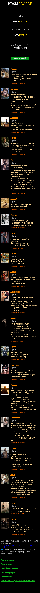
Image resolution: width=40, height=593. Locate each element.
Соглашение (6, 577)
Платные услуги (8, 572)
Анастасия (15, 418)
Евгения (13, 448)
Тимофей (14, 138)
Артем (13, 254)
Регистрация (6, 564)
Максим (13, 215)
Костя (13, 519)
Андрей (13, 199)
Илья (12, 475)
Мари (12, 503)
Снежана (14, 89)
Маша (13, 160)
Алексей (14, 118)
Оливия (13, 69)
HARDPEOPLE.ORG (20, 48)
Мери (12, 233)
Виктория (14, 365)
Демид (13, 318)
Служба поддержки (9, 568)
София (13, 272)
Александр (15, 292)
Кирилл (13, 385)
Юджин (13, 347)
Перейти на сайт (20, 58)
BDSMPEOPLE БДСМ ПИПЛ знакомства (18, 581)
